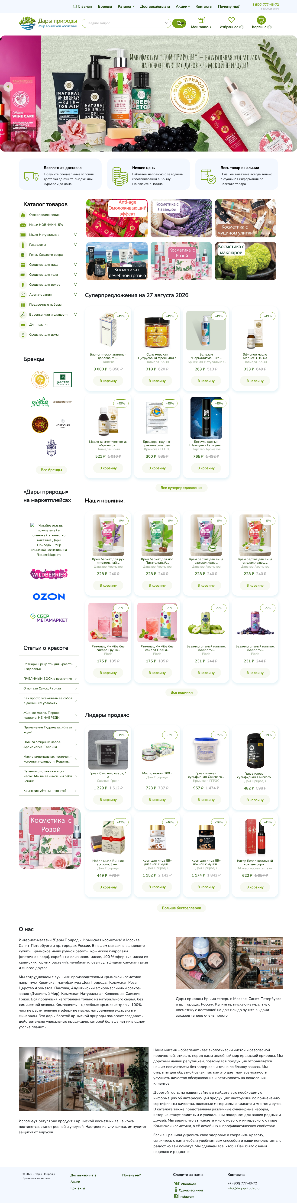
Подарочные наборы (45, 304)
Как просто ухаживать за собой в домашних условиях (47, 700)
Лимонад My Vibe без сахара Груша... (108, 648)
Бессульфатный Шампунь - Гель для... (206, 443)
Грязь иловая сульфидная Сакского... (206, 775)
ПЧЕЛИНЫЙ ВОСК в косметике (47, 678)
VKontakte (188, 1184)
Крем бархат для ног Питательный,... (157, 561)
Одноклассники (191, 1190)
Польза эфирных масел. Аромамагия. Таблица (42, 744)
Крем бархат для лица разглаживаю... (206, 561)
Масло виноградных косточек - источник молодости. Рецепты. (47, 759)
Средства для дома (44, 334)
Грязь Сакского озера (46, 254)
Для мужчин (38, 324)
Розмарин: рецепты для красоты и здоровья (48, 666)
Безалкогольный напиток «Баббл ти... (206, 648)
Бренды (105, 6)
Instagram (187, 1196)
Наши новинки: (105, 500)
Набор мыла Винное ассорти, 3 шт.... (108, 863)
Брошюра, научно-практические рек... (157, 443)
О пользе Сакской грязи (42, 688)
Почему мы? (228, 6)
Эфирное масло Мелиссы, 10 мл (255, 356)
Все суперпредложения (182, 487)
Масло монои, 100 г (157, 773)
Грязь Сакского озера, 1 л (108, 775)
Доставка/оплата (155, 6)
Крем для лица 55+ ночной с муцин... (206, 862)
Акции (181, 6)
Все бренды (51, 469)
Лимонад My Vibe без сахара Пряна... (157, 648)
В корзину (108, 380)
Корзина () (262, 27)
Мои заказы (201, 27)
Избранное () (232, 27)
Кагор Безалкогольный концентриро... (255, 863)
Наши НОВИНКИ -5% (46, 225)
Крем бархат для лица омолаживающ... (255, 561)
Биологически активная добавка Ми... (108, 356)
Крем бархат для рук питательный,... (108, 561)
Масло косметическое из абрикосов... (108, 443)
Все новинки (182, 692)
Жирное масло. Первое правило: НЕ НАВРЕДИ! (41, 715)
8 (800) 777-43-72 (265, 5)
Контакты (204, 6)
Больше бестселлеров (181, 908)
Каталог (125, 6)
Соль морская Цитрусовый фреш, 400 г (157, 356)
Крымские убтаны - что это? (44, 791)
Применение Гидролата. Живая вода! (47, 729)
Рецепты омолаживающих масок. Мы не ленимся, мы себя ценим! (47, 776)
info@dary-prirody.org (243, 1188)
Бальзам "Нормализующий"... (206, 356)
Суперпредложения (44, 215)
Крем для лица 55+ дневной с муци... (157, 862)
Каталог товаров (45, 204)
